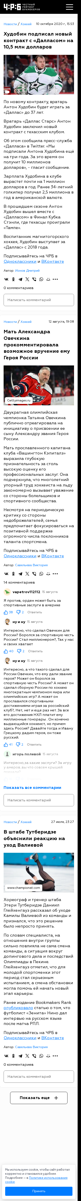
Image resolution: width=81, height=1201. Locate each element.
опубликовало (18, 1007)
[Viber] (34, 279)
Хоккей (26, 24)
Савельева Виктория (31, 565)
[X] (27, 279)
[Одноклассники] (13, 279)
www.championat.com (23, 888)
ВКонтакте (52, 261)
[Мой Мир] (48, 279)
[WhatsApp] (41, 279)
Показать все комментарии (32, 787)
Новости (11, 24)
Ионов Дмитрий (27, 271)
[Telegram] (20, 279)
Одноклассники (20, 261)
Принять (38, 1191)
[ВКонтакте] (6, 279)
